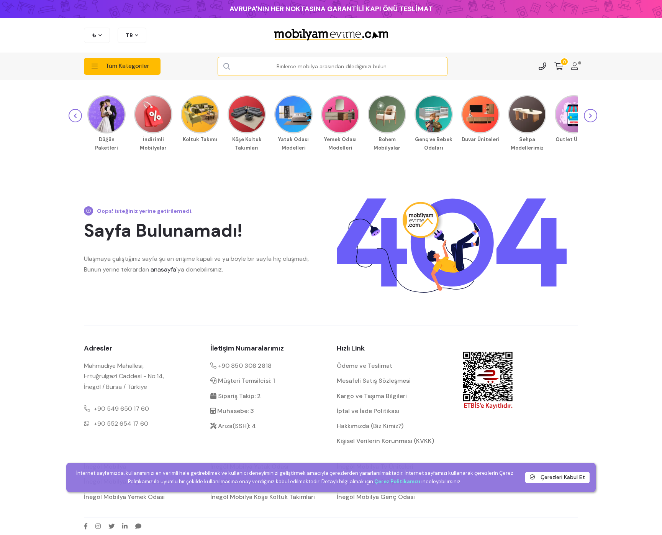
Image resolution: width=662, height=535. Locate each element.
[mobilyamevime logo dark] (331, 35)
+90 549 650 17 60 (121, 409)
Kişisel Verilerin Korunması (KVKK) (385, 441)
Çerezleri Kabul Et (562, 477)
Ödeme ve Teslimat (364, 366)
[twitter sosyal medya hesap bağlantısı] (111, 526)
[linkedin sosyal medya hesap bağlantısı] (125, 526)
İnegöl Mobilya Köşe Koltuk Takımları (262, 497)
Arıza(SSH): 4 (236, 426)
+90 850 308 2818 (244, 366)
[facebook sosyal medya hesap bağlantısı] (86, 526)
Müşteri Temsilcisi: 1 (245, 381)
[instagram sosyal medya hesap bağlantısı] (98, 526)
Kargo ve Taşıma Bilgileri (372, 396)
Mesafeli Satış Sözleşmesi (374, 381)
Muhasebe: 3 (235, 411)
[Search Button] (226, 66)
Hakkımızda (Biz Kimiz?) (370, 426)
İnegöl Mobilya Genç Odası (376, 497)
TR (129, 35)
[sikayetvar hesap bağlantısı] (138, 526)
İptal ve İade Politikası (368, 411)
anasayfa (163, 269)
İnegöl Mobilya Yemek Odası (124, 497)
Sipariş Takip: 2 (238, 396)
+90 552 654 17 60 (121, 424)
